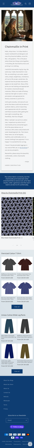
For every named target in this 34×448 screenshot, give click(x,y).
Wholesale (7, 400)
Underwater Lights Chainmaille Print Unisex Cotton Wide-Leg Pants (7, 362)
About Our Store (8, 384)
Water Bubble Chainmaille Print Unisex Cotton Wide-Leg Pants (8, 337)
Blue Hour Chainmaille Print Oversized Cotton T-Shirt (8, 298)
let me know (23, 147)
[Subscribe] (26, 420)
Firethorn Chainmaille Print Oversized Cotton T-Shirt (24, 274)
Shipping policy (17, 444)
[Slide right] (21, 245)
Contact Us (7, 392)
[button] (4, 4)
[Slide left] (13, 245)
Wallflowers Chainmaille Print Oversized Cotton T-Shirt (8, 274)
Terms (5, 405)
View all (17, 307)
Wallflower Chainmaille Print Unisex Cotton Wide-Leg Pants (24, 336)
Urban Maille (9, 441)
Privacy (6, 409)
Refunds (6, 396)
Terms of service (26, 444)
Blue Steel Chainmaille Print (10, 238)
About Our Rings (8, 380)
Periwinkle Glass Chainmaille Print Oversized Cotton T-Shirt (24, 298)
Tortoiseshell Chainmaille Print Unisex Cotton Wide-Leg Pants (25, 361)
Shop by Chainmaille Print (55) (13, 193)
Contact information (27, 441)
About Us (6, 388)
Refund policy (8, 444)
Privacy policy (17, 441)
